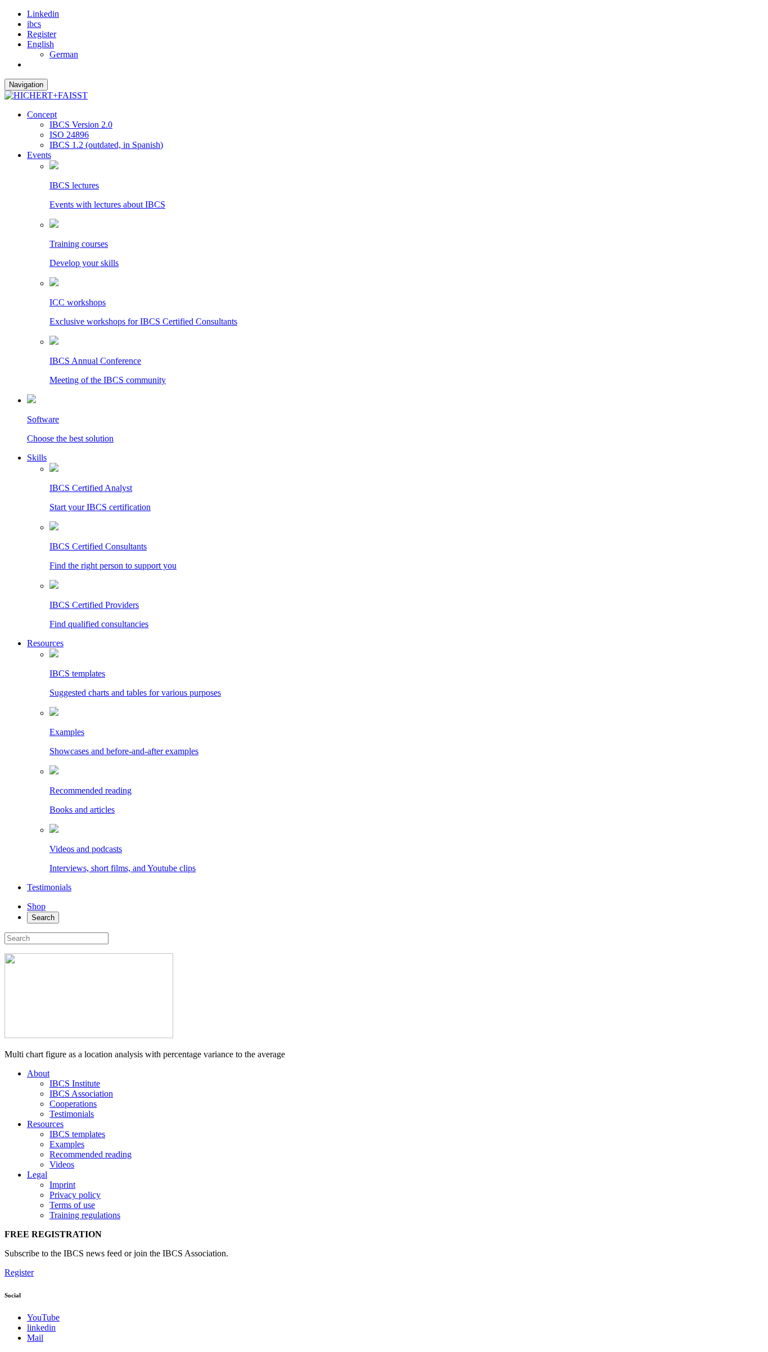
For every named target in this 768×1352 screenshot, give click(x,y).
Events (39, 155)
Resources (45, 643)
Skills (37, 457)
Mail (35, 1337)
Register (41, 34)
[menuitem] (40, 44)
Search (43, 917)
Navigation (26, 84)
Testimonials (49, 887)
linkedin (41, 1327)
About (38, 1073)
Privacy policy (75, 1195)
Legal (37, 1174)
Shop (36, 906)
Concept (42, 114)
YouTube (43, 1317)
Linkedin (43, 14)
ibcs (34, 24)
